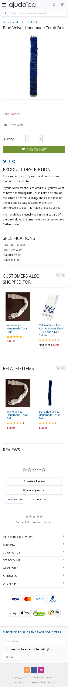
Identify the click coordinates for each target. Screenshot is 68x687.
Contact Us (11, 552)
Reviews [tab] (12, 499)
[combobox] (34, 13)
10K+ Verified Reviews (18, 537)
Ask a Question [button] (36, 490)
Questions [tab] (36, 499)
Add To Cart (36, 149)
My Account (12, 560)
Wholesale (10, 568)
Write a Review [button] (36, 481)
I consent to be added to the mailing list (29, 649)
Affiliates (10, 576)
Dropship (9, 583)
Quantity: (8, 139)
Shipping (9, 544)
